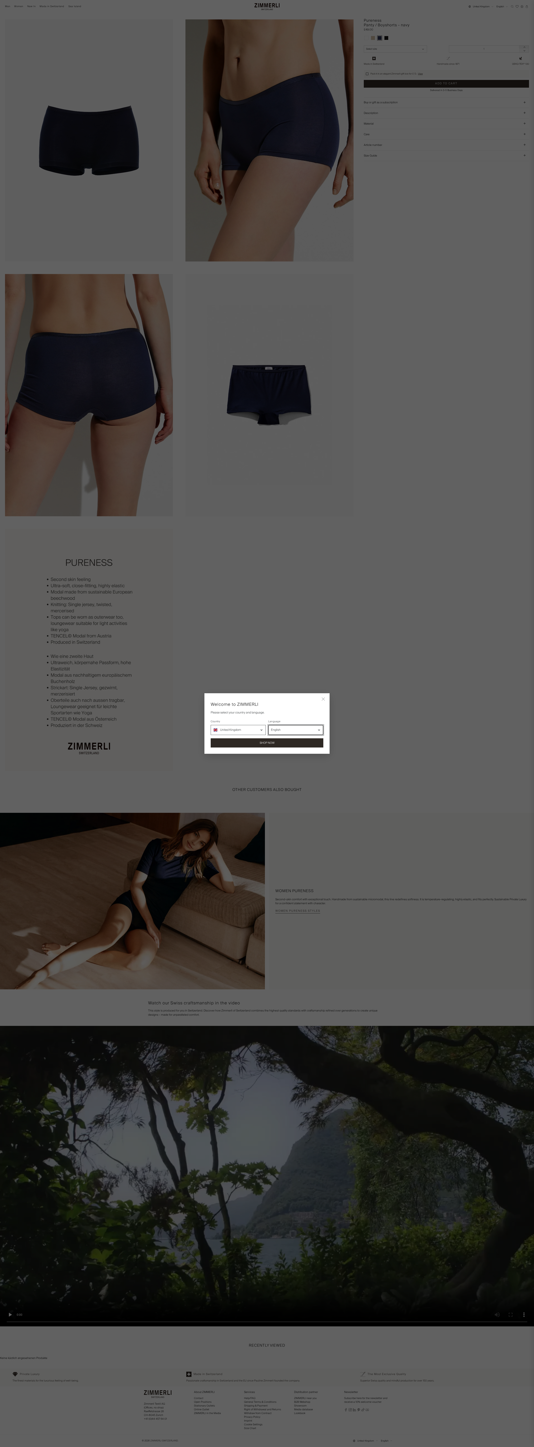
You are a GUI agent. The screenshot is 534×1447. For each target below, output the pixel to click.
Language (274, 722)
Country (215, 722)
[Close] (323, 699)
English (276, 729)
